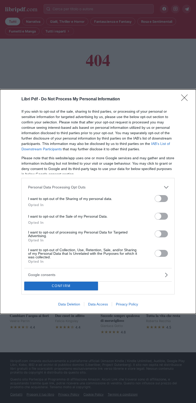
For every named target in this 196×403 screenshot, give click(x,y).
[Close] (186, 99)
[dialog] (98, 201)
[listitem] (98, 187)
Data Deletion (69, 304)
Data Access (98, 304)
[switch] (161, 198)
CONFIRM (61, 286)
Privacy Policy (127, 304)
